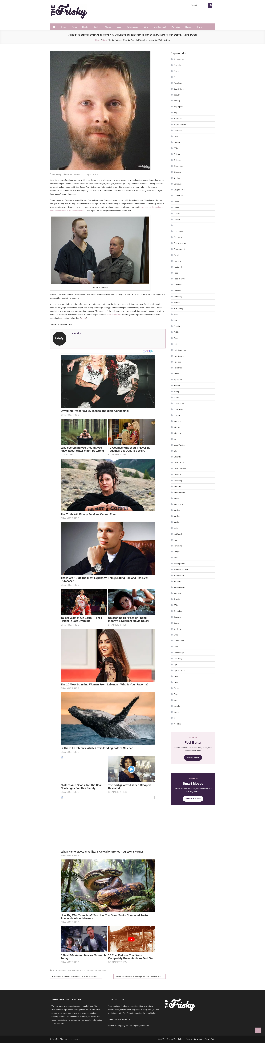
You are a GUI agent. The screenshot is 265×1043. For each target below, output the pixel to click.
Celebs (96, 27)
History (177, 385)
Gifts (176, 314)
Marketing (178, 480)
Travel (199, 27)
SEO (176, 605)
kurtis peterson (73, 970)
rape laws (90, 970)
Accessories (179, 59)
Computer (178, 184)
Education (178, 237)
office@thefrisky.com (122, 1019)
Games (177, 302)
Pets (175, 558)
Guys (176, 338)
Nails (176, 528)
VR (175, 718)
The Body (178, 658)
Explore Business (193, 799)
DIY (175, 225)
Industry (177, 421)
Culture (177, 213)
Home (63, 27)
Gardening (178, 308)
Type (176, 694)
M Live (83, 318)
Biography (178, 107)
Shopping (178, 611)
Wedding (177, 724)
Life (175, 451)
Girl (175, 320)
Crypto (176, 207)
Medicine (177, 486)
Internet (177, 427)
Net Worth (178, 534)
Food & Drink (179, 279)
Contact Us (171, 1039)
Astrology (178, 83)
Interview (177, 433)
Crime (176, 202)
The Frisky (56, 174)
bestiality (62, 970)
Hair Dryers (179, 356)
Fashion (177, 261)
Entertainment (160, 27)
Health (85, 27)
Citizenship (178, 166)
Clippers (177, 172)
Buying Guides (180, 124)
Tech (176, 647)
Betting (177, 101)
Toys (176, 682)
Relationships (132, 27)
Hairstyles (178, 368)
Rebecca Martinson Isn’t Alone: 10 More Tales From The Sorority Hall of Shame (78, 976)
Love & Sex (179, 463)
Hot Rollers (178, 409)
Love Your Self (180, 469)
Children (177, 160)
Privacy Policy (210, 1039)
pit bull (82, 970)
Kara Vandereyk (114, 314)
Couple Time (179, 190)
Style (146, 27)
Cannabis (178, 130)
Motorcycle (178, 504)
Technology (179, 652)
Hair (175, 344)
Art (175, 77)
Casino (177, 142)
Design (177, 219)
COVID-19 (178, 196)
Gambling (178, 296)
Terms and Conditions (194, 1039)
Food (176, 273)
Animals (177, 65)
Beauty (177, 95)
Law (175, 439)
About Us (161, 1039)
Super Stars (179, 641)
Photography (179, 563)
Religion (177, 593)
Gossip (177, 326)
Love (119, 27)
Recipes (177, 581)
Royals (188, 27)
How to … (178, 415)
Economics (178, 231)
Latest (180, 1039)
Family (176, 255)
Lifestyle (177, 457)
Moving (177, 516)
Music (176, 522)
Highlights (178, 380)
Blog (175, 113)
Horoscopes (179, 403)
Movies (108, 27)
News (74, 27)
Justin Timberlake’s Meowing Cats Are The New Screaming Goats (141, 976)
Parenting (175, 27)
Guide (176, 332)
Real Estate (179, 575)
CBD (176, 148)
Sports (176, 623)
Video (176, 712)
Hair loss (177, 362)
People (177, 552)
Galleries (177, 291)
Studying (177, 629)
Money (177, 498)
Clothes (177, 178)
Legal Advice (179, 445)
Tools (176, 676)
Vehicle (177, 706)
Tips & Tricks (179, 670)
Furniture (178, 285)
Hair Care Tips (180, 350)
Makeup (177, 474)
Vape (176, 700)
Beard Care (179, 89)
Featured (178, 267)
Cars (176, 136)
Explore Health (193, 758)
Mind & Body (179, 492)
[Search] (210, 5)
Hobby (176, 391)
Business (177, 118)
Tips (175, 664)
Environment (179, 249)
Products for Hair (181, 569)
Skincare (177, 617)
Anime (176, 71)
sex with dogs (100, 970)
